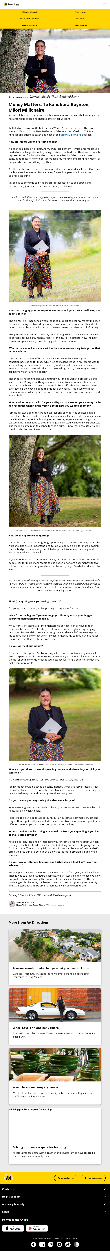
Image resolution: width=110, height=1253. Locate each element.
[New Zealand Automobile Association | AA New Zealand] (11, 4)
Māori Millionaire (71, 134)
